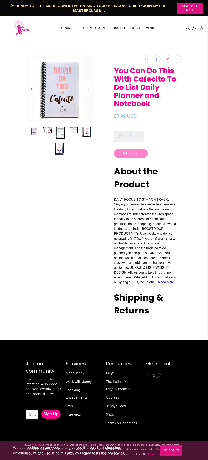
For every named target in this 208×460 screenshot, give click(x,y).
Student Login (92, 28)
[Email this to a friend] (178, 59)
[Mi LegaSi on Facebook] (148, 376)
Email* (31, 406)
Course (67, 28)
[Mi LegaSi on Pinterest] (154, 376)
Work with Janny (79, 381)
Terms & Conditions (121, 422)
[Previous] (32, 88)
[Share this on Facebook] (157, 59)
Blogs (110, 373)
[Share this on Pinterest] (167, 59)
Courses (112, 397)
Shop (110, 414)
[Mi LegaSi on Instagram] (159, 376)
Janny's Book (116, 405)
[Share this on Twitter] (146, 59)
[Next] (87, 88)
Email (70, 405)
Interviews (74, 414)
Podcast (118, 28)
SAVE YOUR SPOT (189, 8)
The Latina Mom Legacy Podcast (119, 385)
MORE (150, 28)
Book (135, 28)
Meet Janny (75, 373)
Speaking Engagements (76, 394)
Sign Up (50, 414)
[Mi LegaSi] (20, 27)
